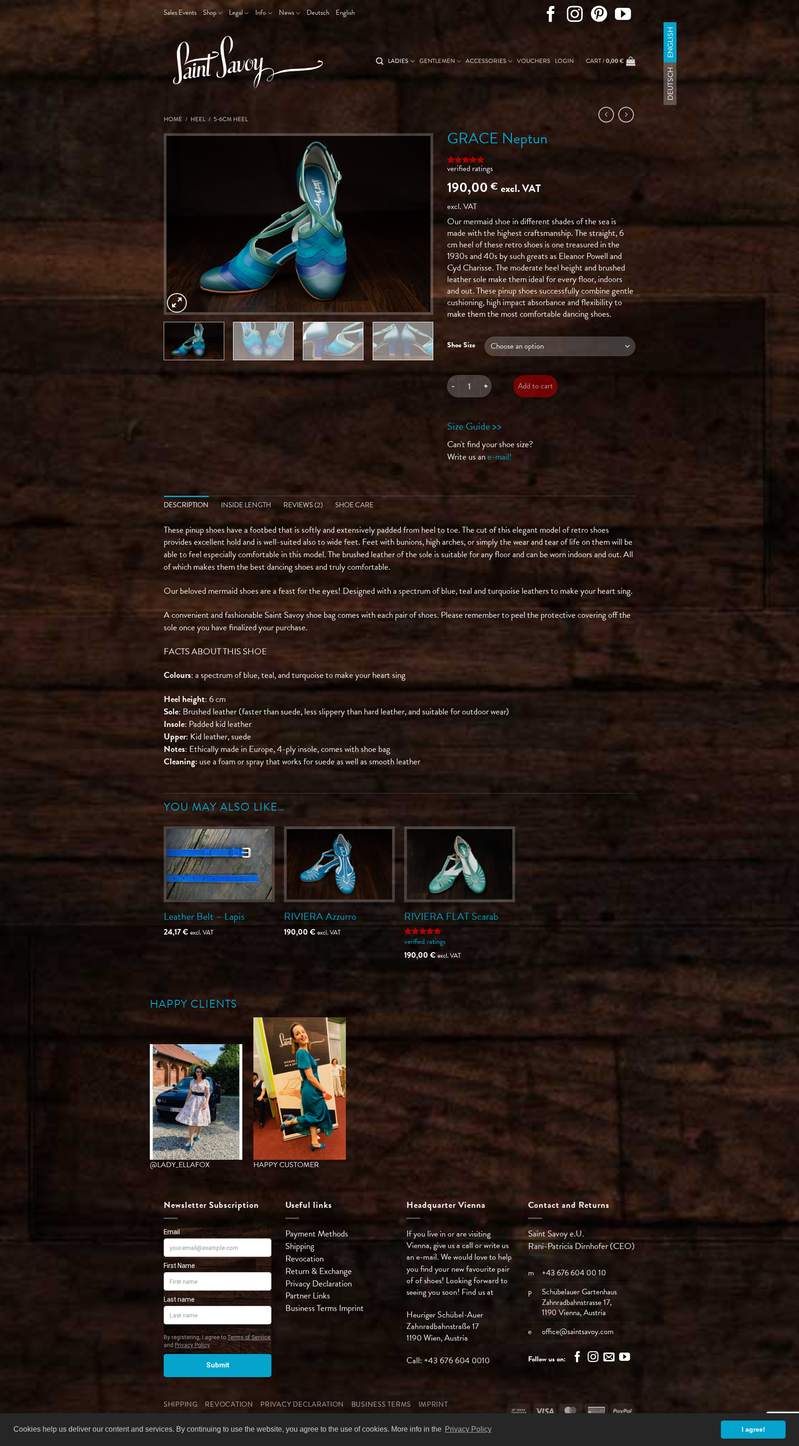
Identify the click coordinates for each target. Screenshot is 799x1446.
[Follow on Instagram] (575, 16)
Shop (209, 12)
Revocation (304, 1258)
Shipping (299, 1246)
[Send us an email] (609, 1358)
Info (260, 12)
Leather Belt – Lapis (204, 916)
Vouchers (533, 61)
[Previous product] (626, 115)
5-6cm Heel (231, 119)
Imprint (351, 1308)
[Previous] (180, 224)
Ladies (398, 61)
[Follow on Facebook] (551, 16)
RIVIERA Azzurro (320, 916)
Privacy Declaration (318, 1283)
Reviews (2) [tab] (303, 505)
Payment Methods (316, 1233)
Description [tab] (186, 505)
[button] (564, 61)
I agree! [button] (753, 1429)
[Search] (379, 61)
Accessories (486, 61)
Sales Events (180, 12)
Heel (198, 119)
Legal (236, 12)
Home (173, 119)
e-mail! (499, 456)
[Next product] (606, 115)
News (286, 12)
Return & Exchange (318, 1271)
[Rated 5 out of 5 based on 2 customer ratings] (541, 159)
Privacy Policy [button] (468, 1429)
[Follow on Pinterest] (599, 16)
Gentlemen (437, 61)
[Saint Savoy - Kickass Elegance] (245, 61)
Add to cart (535, 386)
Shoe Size (461, 345)
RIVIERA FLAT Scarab (451, 916)
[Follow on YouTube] (623, 16)
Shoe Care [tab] (354, 505)
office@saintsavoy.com (578, 1331)
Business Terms (312, 1308)
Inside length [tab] (246, 505)
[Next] (416, 224)
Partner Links (307, 1295)
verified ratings (470, 168)
